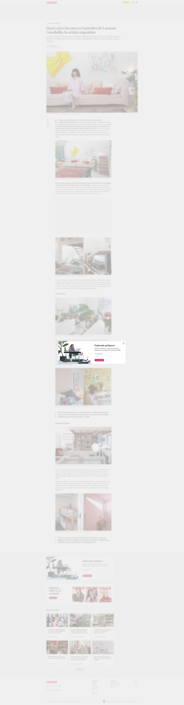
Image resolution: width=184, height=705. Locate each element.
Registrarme (99, 360)
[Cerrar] (123, 343)
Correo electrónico (99, 353)
